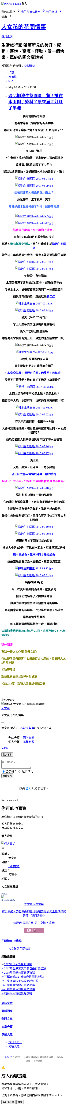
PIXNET (16, 1057)
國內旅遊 (28, 737)
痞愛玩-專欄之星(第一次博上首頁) (34, 926)
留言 (31, 728)
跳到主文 (7, 36)
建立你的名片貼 (8, 900)
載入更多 (7, 754)
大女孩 (5, 708)
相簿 (11, 72)
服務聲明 (38, 1061)
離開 (20, 1102)
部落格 (12, 76)
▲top (4, 747)
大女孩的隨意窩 (34, 904)
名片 (11, 81)
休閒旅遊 (30, 65)
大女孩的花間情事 (23, 27)
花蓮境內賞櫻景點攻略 (18, 993)
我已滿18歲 (8, 1102)
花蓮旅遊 (28, 741)
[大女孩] (2, 897)
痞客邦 (24, 728)
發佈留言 (7, 776)
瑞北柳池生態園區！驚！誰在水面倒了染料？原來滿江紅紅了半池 (35, 101)
